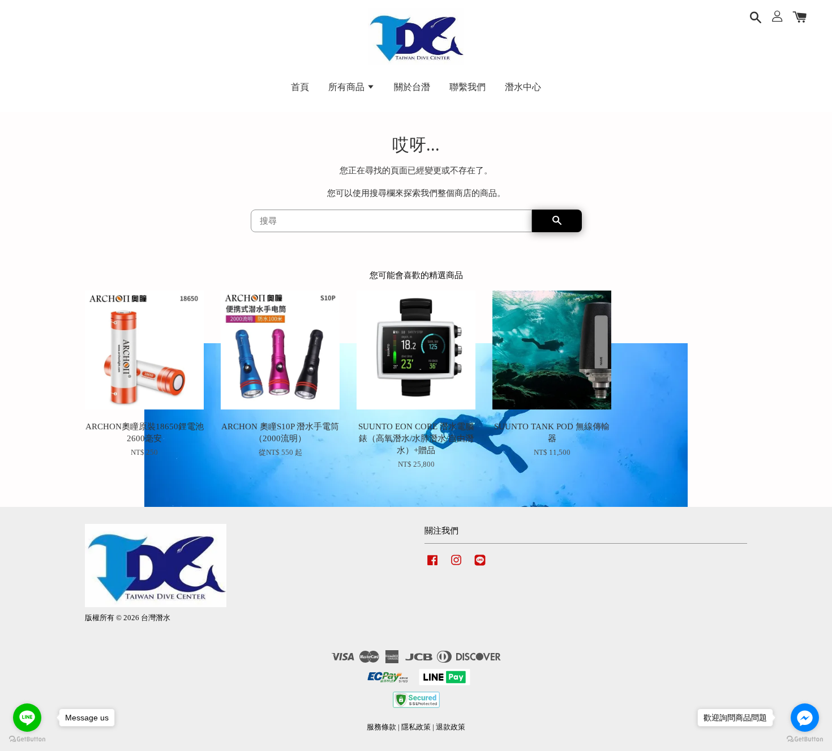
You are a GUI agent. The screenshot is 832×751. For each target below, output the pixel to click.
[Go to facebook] (805, 717)
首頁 (300, 87)
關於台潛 (412, 87)
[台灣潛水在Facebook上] (432, 566)
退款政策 (450, 727)
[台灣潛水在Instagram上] (456, 566)
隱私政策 (416, 727)
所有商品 (347, 87)
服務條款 (381, 727)
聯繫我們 (467, 87)
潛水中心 (523, 87)
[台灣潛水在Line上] (480, 566)
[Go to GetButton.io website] (27, 739)
